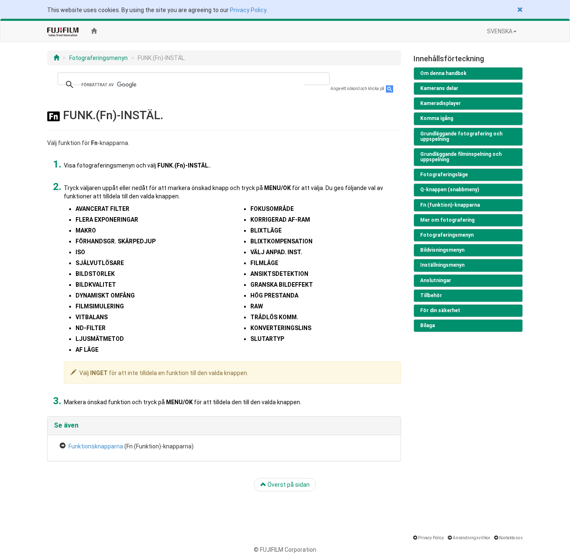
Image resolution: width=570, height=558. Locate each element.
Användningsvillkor (471, 537)
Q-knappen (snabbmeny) (449, 190)
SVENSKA (499, 31)
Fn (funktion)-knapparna (450, 205)
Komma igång (436, 118)
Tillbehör (431, 295)
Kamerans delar (439, 88)
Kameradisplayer (440, 103)
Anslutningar (435, 280)
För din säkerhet (440, 310)
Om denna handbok (443, 73)
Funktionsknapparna (95, 446)
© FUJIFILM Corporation (285, 549)
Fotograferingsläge (444, 175)
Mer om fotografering (447, 220)
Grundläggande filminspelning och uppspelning (461, 157)
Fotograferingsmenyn (98, 58)
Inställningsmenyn (442, 265)
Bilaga (427, 325)
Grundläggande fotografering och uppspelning (461, 136)
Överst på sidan (288, 484)
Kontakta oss (511, 537)
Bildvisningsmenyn (442, 250)
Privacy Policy (248, 10)
